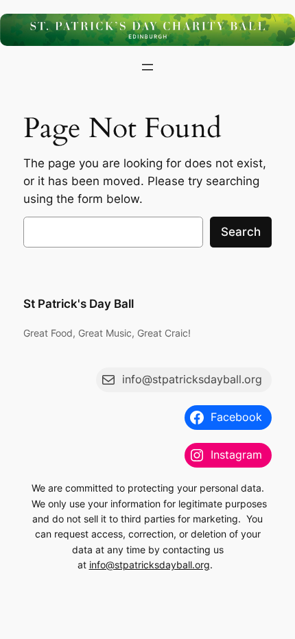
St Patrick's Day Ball (78, 304)
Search (241, 232)
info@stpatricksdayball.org (149, 564)
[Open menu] (147, 67)
